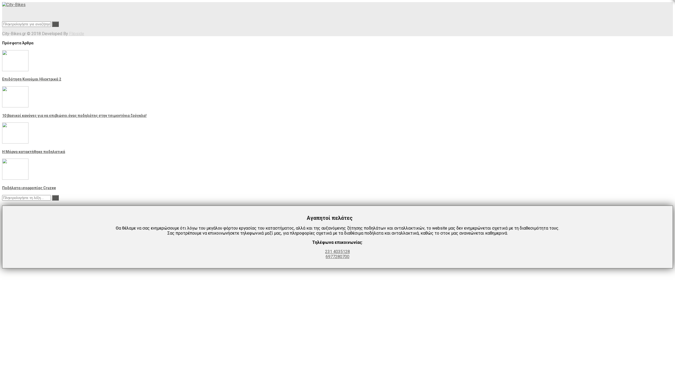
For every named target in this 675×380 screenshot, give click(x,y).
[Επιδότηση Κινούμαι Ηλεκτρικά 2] (15, 69)
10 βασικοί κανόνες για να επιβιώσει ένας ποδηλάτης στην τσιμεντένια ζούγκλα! (74, 115)
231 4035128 (337, 251)
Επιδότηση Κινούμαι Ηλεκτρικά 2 (31, 79)
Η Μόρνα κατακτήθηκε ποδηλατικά (33, 152)
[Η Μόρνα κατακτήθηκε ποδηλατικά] (15, 142)
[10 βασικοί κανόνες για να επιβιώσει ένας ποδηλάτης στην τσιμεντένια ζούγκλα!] (15, 105)
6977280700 (337, 256)
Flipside (76, 33)
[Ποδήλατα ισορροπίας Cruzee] (15, 178)
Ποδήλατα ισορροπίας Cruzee (29, 188)
